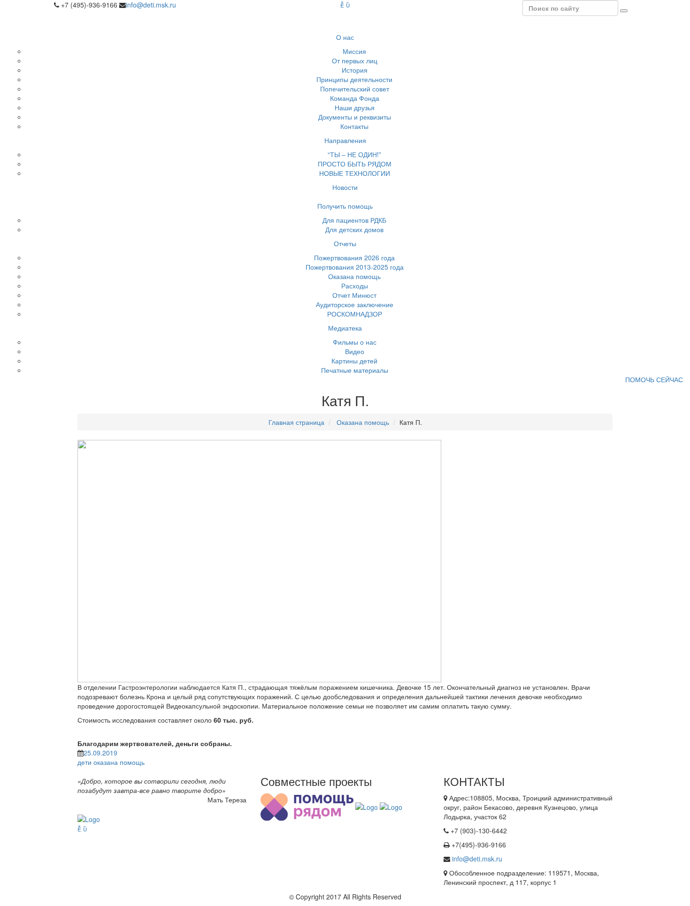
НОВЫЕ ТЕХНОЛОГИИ (354, 173)
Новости (345, 187)
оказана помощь (119, 762)
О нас (345, 37)
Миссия (354, 51)
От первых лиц (354, 60)
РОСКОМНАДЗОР (354, 313)
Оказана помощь (354, 276)
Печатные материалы (354, 370)
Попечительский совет (354, 88)
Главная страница (296, 422)
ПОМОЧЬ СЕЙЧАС (654, 379)
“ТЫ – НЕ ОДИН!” (354, 154)
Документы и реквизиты (354, 116)
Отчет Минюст (354, 295)
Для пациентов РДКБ (354, 220)
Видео (354, 351)
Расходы (354, 285)
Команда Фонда (354, 98)
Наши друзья (355, 107)
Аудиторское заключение (354, 304)
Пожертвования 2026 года (354, 257)
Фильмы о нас (354, 342)
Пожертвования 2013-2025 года (355, 267)
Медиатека (345, 327)
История (355, 70)
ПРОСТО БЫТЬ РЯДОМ (354, 163)
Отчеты (345, 243)
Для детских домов (354, 229)
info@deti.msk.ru (151, 4)
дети (84, 762)
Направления (345, 140)
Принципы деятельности (354, 79)
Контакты (354, 126)
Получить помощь (345, 206)
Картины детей (354, 360)
